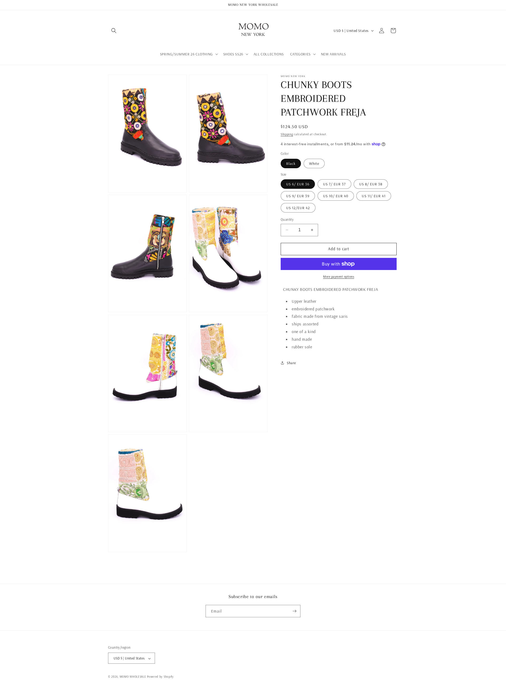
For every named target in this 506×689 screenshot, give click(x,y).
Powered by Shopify (160, 677)
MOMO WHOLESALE (133, 677)
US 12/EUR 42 (298, 207)
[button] (114, 30)
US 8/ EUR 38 (370, 184)
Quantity (287, 219)
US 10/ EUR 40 (335, 196)
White (314, 163)
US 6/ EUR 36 (297, 184)
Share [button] (291, 362)
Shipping (287, 134)
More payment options (338, 276)
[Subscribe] (294, 611)
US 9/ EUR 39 (297, 196)
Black (290, 163)
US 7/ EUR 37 (334, 184)
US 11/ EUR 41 (374, 196)
